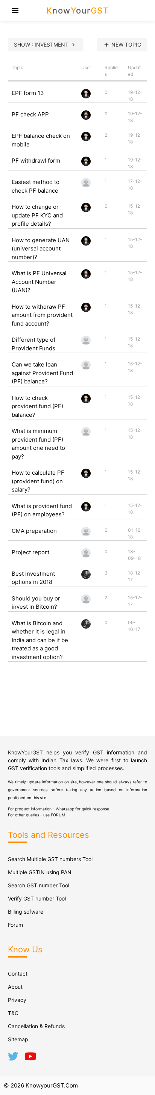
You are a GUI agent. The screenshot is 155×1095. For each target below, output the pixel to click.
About (15, 986)
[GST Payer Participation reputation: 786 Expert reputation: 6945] (86, 577)
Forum (15, 925)
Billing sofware (25, 911)
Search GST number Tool (38, 885)
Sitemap (18, 1039)
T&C (13, 1013)
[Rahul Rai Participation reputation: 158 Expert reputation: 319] (86, 97)
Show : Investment (45, 44)
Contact (17, 973)
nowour (77, 10)
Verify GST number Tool (37, 898)
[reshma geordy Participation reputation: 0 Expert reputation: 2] (86, 556)
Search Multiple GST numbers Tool (50, 859)
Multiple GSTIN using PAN (39, 872)
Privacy (17, 1000)
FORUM (58, 815)
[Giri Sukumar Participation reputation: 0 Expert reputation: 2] (86, 534)
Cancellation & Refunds (36, 1026)
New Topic (122, 44)
